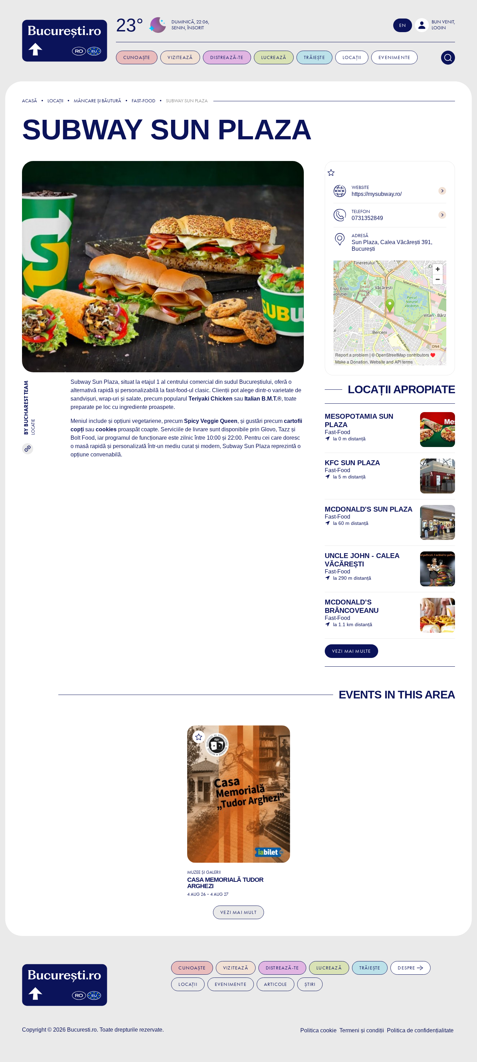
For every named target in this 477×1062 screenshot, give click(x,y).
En (402, 25)
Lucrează (274, 57)
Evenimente (394, 57)
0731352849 (367, 218)
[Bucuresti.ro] (64, 41)
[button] (435, 25)
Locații (352, 57)
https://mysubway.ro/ (377, 194)
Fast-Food (143, 101)
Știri (309, 984)
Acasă (29, 101)
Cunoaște (137, 57)
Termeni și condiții (361, 1030)
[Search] (448, 58)
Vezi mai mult (238, 912)
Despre (407, 968)
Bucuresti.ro (82, 1030)
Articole (275, 984)
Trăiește (314, 57)
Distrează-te (226, 57)
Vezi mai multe (351, 651)
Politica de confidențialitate (420, 1030)
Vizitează (180, 57)
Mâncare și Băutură (97, 101)
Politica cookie (318, 1030)
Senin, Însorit (187, 28)
